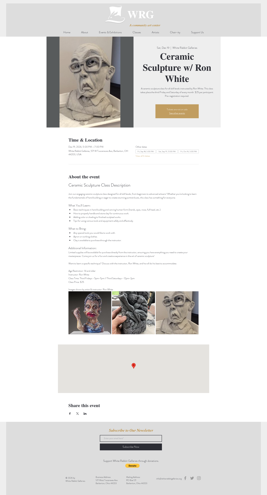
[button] (132, 466)
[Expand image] (89, 312)
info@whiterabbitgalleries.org (169, 478)
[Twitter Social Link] (192, 478)
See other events (177, 113)
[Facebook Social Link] (185, 478)
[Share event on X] (77, 413)
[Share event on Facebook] (69, 413)
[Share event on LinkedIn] (85, 413)
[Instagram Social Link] (198, 478)
